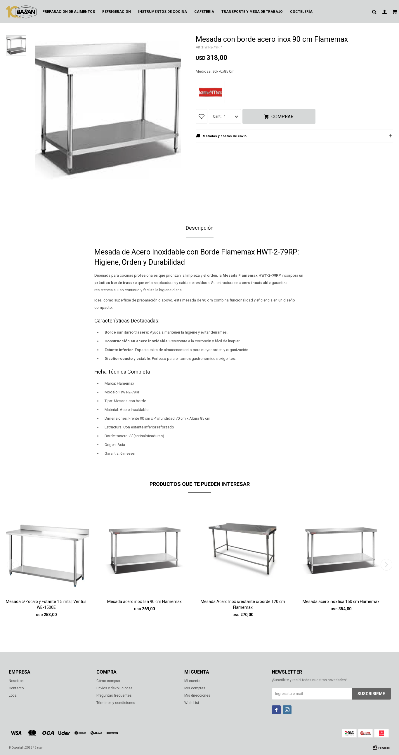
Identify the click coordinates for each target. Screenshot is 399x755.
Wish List (191, 703)
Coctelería (301, 12)
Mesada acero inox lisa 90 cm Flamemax (144, 601)
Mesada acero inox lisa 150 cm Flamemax (341, 601)
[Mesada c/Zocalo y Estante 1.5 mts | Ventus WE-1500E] (46, 547)
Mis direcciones (197, 695)
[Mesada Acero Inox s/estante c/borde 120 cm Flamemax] (243, 547)
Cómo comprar (108, 681)
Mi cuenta (192, 681)
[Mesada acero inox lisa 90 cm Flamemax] (144, 547)
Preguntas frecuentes (114, 695)
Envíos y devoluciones (114, 688)
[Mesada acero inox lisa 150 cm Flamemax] (341, 547)
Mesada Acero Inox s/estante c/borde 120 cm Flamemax (243, 604)
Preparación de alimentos (68, 12)
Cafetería (204, 12)
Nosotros (16, 681)
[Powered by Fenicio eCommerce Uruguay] (381, 747)
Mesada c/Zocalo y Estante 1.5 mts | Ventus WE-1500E (46, 604)
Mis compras (194, 688)
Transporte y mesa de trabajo (252, 12)
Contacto (16, 688)
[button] (386, 564)
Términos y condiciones (115, 703)
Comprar (282, 116)
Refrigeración (116, 12)
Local (13, 695)
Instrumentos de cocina (162, 12)
